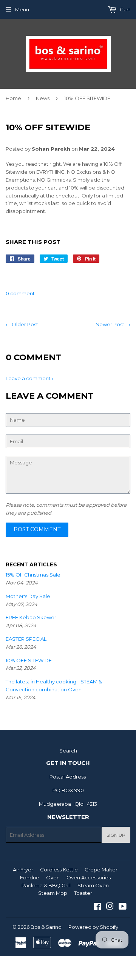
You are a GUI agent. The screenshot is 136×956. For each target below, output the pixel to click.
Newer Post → (113, 324)
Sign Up (116, 835)
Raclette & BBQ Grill (46, 885)
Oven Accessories (88, 877)
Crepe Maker (101, 870)
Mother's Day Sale (28, 596)
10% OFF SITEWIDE (29, 660)
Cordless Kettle (59, 870)
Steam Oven (93, 885)
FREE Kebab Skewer (31, 617)
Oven (53, 877)
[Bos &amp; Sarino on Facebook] (97, 907)
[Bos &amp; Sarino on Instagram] (110, 907)
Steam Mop (52, 893)
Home (13, 98)
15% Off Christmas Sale (33, 575)
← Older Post (22, 324)
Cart (124, 9)
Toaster (83, 893)
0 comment (20, 293)
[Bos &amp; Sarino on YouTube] (123, 907)
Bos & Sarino (46, 927)
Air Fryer (23, 870)
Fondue (29, 877)
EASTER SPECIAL (26, 639)
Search (68, 751)
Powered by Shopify (93, 927)
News (42, 98)
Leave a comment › (29, 378)
